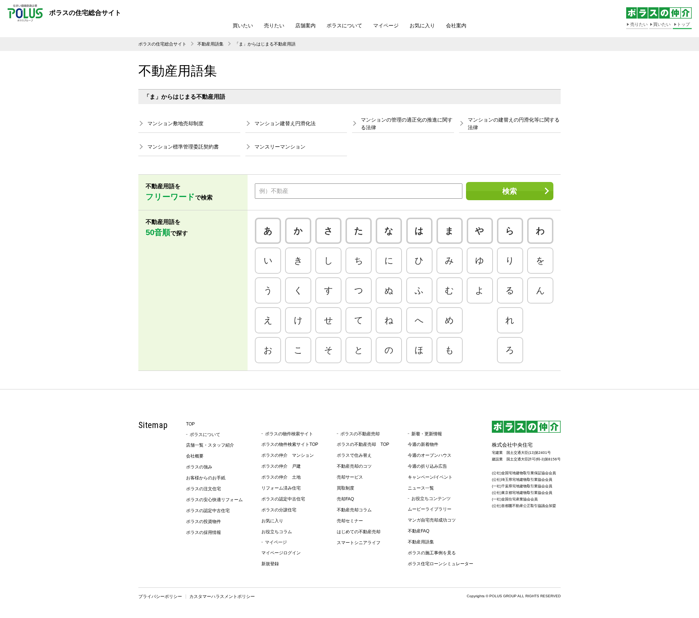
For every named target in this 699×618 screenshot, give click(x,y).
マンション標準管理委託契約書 (183, 147)
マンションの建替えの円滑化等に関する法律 (514, 123)
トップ (683, 24)
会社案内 (456, 25)
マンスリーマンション (279, 147)
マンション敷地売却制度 (175, 123)
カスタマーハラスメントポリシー (222, 596)
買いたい (243, 25)
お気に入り (422, 25)
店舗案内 (305, 25)
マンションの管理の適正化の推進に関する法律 (407, 123)
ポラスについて (344, 25)
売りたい (274, 25)
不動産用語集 (210, 44)
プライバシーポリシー (160, 596)
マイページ (386, 25)
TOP (190, 424)
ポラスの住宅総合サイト (162, 44)
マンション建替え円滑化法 (285, 123)
